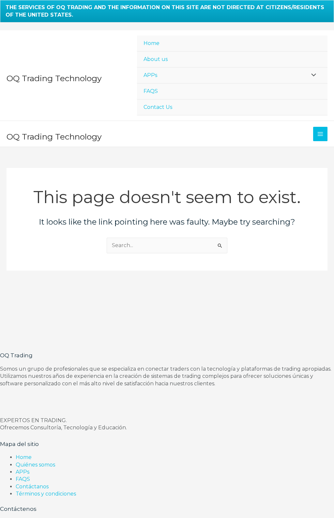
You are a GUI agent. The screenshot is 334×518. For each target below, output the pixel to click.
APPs (150, 75)
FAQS (151, 91)
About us (156, 59)
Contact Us (158, 107)
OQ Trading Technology (54, 78)
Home (151, 43)
